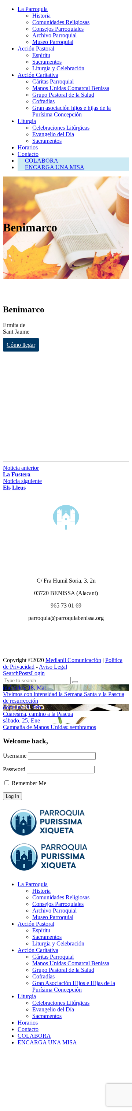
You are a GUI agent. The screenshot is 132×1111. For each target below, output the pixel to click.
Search (11, 673)
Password (14, 769)
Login (38, 673)
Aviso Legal (53, 667)
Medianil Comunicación (73, 660)
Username (14, 756)
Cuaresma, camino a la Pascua (38, 714)
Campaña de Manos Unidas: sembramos (49, 727)
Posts (25, 673)
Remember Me (28, 783)
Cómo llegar (21, 345)
